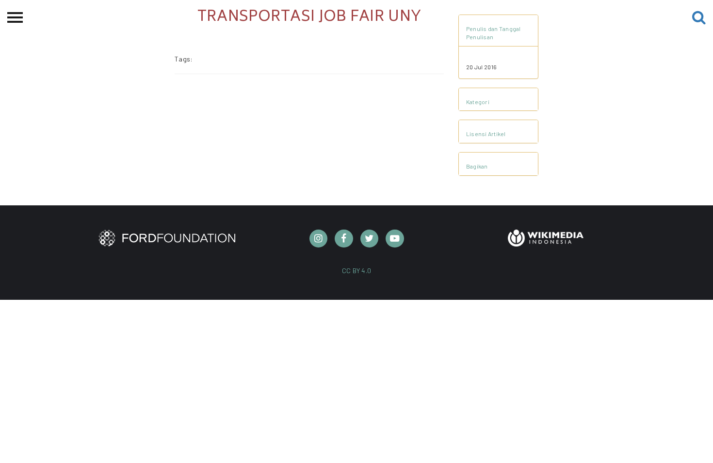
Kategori (477, 101)
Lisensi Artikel (486, 133)
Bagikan (477, 166)
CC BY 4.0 (357, 270)
